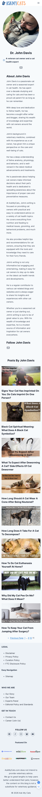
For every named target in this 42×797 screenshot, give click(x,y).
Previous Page (15, 638)
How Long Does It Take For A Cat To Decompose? (20, 532)
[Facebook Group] (27, 734)
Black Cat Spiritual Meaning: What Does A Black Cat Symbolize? (18, 430)
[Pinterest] (9, 734)
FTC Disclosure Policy (15, 664)
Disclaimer (10, 653)
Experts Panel (11, 701)
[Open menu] (38, 3)
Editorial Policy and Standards (19, 704)
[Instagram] (21, 734)
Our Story (9, 694)
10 (31, 638)
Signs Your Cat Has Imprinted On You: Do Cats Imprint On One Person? (20, 394)
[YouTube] (33, 734)
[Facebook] (15, 734)
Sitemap (9, 676)
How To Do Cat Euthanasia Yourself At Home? (17, 565)
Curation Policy (12, 660)
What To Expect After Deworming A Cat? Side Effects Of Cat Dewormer (21, 466)
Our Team (9, 697)
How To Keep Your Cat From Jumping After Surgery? (17, 629)
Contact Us (10, 717)
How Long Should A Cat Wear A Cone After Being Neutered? (20, 500)
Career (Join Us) (13, 720)
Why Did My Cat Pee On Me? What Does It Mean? (18, 597)
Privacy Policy (11, 657)
